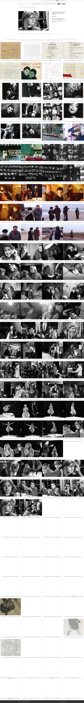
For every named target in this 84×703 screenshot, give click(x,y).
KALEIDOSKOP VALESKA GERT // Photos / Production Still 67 (31, 261)
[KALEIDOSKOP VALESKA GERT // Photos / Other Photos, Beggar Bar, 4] (52, 132)
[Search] (64, 7)
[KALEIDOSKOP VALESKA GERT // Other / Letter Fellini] (10, 70)
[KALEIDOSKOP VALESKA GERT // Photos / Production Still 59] (31, 291)
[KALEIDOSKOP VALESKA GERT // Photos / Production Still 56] (52, 291)
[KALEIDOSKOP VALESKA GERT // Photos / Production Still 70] (52, 232)
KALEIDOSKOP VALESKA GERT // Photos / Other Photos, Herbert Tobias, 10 (10, 101)
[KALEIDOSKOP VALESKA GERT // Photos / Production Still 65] (73, 251)
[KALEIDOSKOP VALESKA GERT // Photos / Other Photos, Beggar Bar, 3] (73, 132)
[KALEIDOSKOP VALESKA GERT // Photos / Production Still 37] (10, 389)
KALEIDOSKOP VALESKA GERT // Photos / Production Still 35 (52, 399)
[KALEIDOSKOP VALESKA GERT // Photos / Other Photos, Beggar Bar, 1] (31, 152)
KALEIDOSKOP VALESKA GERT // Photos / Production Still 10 (73, 517)
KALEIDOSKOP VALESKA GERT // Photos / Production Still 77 (73, 202)
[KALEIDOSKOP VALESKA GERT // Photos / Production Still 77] (73, 192)
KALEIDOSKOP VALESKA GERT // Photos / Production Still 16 (31, 497)
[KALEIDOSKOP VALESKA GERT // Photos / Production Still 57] (52, 688)
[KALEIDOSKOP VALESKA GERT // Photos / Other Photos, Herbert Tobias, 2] (10, 132)
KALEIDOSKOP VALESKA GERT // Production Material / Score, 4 (73, 576)
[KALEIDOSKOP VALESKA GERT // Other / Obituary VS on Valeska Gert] (31, 50)
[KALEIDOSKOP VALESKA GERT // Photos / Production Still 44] (73, 688)
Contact (43, 0)
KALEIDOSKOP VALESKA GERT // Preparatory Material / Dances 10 (52, 617)
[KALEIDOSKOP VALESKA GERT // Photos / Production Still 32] (31, 409)
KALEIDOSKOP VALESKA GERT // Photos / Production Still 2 (73, 556)
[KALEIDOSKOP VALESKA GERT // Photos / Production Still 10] (73, 507)
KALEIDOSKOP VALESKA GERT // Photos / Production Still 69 (73, 241)
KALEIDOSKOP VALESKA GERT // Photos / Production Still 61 (73, 281)
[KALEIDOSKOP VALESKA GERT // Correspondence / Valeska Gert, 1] (73, 70)
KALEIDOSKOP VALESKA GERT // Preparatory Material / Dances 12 (10, 617)
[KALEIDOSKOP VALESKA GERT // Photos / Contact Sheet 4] (10, 172)
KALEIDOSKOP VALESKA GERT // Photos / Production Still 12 (31, 517)
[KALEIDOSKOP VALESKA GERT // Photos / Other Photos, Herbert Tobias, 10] (10, 91)
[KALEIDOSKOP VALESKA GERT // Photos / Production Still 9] (10, 527)
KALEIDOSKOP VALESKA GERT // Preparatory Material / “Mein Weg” (31, 678)
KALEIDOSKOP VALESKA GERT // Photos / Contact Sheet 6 (52, 162)
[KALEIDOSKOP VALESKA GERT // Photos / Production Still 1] (10, 566)
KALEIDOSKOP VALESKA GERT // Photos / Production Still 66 (52, 261)
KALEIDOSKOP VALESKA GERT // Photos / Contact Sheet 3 (31, 182)
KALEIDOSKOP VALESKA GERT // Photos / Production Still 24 (31, 458)
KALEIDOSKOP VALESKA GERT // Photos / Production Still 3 (52, 556)
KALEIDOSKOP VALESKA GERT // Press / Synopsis (52, 80)
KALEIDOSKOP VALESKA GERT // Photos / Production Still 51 (73, 320)
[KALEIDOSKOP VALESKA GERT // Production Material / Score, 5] (52, 566)
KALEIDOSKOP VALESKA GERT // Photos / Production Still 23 (52, 458)
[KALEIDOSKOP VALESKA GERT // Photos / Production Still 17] (10, 488)
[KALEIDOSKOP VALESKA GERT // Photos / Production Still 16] (31, 488)
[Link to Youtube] (62, 0)
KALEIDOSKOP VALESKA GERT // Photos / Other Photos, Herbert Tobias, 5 (31, 122)
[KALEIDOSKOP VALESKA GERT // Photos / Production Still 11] (52, 507)
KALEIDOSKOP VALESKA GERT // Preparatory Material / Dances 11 (31, 617)
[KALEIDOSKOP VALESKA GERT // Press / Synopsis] (52, 71)
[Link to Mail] (65, 0)
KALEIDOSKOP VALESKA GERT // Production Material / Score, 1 (52, 596)
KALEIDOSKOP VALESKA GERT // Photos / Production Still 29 (10, 438)
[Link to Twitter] (61, 0)
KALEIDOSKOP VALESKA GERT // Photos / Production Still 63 (31, 281)
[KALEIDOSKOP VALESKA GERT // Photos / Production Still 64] (10, 271)
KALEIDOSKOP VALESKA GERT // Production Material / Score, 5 (52, 576)
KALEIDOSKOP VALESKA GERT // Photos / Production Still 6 (73, 537)
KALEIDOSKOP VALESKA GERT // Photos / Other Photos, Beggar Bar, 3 (73, 142)
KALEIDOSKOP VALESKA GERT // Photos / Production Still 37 (10, 399)
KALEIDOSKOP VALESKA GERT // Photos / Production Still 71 (31, 241)
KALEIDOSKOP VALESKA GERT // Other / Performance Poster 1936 (73, 60)
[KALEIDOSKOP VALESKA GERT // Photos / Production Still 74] (52, 212)
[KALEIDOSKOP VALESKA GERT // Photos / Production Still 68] (10, 251)
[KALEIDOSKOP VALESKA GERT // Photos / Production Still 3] (52, 547)
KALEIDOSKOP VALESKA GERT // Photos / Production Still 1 (10, 576)
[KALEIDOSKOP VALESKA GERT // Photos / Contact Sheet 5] (73, 152)
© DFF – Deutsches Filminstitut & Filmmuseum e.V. (24, 701)
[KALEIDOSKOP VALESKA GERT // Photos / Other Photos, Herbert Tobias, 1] (31, 132)
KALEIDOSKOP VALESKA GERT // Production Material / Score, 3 (10, 596)
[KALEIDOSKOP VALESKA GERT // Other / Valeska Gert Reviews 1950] (10, 50)
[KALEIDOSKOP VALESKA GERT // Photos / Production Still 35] (52, 389)
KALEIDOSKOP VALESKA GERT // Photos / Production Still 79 (31, 202)
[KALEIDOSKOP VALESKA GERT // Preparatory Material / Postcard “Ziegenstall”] (10, 667)
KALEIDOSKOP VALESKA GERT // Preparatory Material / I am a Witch (73, 678)
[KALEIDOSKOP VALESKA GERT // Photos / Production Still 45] (31, 350)
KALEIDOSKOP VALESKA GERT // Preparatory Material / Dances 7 (31, 637)
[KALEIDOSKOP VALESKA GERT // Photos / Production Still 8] (31, 527)
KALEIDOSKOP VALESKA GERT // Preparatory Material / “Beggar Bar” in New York (10, 698)
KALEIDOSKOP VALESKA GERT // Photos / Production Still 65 (73, 261)
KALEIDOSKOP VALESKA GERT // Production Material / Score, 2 (31, 596)
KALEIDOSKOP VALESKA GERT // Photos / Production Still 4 (31, 556)
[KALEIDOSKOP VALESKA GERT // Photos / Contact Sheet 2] (52, 172)
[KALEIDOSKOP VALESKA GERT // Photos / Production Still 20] (31, 468)
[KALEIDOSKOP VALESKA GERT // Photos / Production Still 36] (31, 389)
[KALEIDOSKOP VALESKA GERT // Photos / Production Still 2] (73, 547)
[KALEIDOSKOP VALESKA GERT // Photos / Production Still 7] (52, 527)
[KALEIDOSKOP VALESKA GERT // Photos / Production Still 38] (73, 369)
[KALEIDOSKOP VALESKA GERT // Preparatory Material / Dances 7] (31, 627)
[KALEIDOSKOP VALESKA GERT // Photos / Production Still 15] (52, 488)
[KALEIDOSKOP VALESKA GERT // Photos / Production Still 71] (31, 232)
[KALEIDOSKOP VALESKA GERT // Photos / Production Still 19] (52, 468)
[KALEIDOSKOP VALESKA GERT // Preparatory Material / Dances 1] (73, 647)
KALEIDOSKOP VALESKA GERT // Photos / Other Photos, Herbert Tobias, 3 (73, 122)
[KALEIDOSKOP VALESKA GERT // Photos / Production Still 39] (52, 369)
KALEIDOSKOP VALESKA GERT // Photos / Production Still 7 (52, 537)
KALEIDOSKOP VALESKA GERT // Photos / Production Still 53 (31, 320)
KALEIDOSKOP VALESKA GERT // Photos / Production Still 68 (10, 261)
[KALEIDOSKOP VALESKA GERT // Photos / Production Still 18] (73, 468)
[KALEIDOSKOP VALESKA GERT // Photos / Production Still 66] (52, 251)
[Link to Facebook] (59, 0)
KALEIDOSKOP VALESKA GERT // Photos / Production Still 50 (10, 340)
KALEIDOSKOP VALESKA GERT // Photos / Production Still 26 (73, 438)
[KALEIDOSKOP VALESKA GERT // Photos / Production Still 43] (52, 350)
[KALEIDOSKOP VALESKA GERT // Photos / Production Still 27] (52, 428)
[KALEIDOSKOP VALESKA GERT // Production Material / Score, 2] (31, 586)
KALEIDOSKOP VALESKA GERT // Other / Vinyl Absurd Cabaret (31, 80)
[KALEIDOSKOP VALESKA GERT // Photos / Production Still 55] (73, 291)
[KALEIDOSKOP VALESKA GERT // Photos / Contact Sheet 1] (73, 172)
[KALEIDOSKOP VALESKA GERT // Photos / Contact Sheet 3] (31, 172)
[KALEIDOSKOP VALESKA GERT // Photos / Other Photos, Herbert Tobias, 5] (31, 111)
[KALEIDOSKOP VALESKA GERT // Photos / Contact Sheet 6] (52, 152)
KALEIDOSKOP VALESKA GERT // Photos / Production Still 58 (31, 698)
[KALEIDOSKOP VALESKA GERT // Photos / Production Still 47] (73, 330)
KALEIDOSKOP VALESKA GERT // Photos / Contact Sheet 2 (52, 182)
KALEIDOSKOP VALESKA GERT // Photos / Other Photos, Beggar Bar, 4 (52, 142)
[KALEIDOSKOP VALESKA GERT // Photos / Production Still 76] (10, 212)
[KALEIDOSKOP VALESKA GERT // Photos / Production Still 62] (52, 271)
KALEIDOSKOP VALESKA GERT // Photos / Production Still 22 (73, 441)
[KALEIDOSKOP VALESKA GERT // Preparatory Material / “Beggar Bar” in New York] (10, 688)
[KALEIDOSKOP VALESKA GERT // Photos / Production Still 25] (10, 448)
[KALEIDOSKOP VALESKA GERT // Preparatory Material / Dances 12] (10, 606)
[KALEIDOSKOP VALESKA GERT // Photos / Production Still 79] (31, 192)
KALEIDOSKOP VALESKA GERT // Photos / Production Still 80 (10, 202)
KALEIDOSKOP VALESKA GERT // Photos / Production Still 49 (31, 340)
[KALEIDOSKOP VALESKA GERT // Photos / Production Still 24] (31, 448)
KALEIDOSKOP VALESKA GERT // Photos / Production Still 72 (10, 241)
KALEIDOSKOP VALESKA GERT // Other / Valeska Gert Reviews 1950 (10, 60)
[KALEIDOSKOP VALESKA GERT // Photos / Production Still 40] (31, 369)
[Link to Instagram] (64, 0)
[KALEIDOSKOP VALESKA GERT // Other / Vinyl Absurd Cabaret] (31, 71)
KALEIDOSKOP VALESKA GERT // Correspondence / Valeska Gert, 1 (73, 81)
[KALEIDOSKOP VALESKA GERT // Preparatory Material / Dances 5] (73, 627)
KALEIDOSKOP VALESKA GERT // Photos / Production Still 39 (52, 379)
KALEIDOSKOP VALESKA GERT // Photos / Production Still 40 (31, 379)
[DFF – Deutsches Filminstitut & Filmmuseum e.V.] (42, 4)
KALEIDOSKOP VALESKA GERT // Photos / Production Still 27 (52, 438)
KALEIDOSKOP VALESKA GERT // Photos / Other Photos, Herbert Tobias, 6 (10, 122)
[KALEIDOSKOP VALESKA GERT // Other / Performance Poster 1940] (52, 50)
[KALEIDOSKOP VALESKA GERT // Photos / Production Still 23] (52, 448)
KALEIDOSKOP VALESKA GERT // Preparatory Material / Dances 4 (10, 657)
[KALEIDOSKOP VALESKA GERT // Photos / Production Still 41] (10, 369)
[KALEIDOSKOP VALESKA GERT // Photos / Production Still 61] (73, 271)
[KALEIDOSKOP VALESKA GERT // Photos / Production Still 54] (10, 310)
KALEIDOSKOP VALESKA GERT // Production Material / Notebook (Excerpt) (73, 596)
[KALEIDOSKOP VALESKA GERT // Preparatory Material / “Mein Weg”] (31, 667)
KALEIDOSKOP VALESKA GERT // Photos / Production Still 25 (10, 458)
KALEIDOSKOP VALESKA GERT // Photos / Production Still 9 (10, 537)
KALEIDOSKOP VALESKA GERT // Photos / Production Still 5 (10, 556)
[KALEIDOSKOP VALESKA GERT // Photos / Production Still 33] (10, 409)
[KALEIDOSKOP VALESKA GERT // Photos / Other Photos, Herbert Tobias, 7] (73, 91)
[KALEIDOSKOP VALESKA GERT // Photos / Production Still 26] (73, 428)
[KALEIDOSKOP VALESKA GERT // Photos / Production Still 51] (73, 310)
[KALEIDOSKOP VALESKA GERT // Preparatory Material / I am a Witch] (73, 667)
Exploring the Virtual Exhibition (51, 0)
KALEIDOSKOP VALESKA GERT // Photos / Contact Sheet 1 (73, 182)
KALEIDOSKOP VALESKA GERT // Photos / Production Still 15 (52, 497)
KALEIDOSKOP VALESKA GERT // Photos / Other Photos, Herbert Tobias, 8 (52, 101)
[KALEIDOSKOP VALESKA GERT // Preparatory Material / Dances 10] (52, 606)
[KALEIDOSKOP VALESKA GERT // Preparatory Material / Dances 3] (31, 647)
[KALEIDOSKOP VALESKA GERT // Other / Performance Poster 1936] (73, 50)
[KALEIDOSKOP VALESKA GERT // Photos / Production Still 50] (10, 330)
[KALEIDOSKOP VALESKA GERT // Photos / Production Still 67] (31, 251)
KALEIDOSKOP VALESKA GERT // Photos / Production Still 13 (10, 517)
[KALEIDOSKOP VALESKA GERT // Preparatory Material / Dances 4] (10, 647)
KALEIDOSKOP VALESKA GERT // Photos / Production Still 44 (73, 698)
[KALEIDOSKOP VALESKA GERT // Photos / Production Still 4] (31, 547)
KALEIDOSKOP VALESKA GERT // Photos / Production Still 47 (73, 340)
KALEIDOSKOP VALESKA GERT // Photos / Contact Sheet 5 (73, 162)
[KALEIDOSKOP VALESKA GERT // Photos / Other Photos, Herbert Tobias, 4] (52, 111)
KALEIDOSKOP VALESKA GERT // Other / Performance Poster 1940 (52, 60)
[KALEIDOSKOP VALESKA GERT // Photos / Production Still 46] (10, 350)
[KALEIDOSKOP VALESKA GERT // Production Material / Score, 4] (73, 566)
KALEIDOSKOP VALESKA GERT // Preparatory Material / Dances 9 (73, 617)
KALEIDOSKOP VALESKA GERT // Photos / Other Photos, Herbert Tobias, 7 (73, 101)
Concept (46, 0)
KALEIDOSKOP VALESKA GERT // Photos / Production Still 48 (52, 340)
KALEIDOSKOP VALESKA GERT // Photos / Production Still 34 (73, 399)
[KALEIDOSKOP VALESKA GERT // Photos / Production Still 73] (73, 212)
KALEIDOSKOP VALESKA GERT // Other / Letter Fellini (10, 80)
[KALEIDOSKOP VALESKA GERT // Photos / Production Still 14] (73, 488)
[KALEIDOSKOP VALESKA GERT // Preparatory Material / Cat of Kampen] (52, 667)
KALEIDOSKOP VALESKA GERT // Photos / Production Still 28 (31, 438)
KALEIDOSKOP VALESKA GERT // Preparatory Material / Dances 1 (73, 657)
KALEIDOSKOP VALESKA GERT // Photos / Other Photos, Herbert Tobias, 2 (10, 142)
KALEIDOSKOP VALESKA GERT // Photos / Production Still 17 (10, 497)
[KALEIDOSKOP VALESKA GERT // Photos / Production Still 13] (10, 507)
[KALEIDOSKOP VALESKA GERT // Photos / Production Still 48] (52, 330)
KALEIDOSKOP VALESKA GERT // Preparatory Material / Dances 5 (73, 637)
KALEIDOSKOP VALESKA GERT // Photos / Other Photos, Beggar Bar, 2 (10, 162)
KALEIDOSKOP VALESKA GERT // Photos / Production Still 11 (52, 517)
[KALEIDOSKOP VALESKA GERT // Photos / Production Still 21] (10, 468)
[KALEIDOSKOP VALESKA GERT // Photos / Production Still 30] (73, 409)
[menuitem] (43, 0)
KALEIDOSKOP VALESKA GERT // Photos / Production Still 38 (73, 379)
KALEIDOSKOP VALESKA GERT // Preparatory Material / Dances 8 (10, 637)
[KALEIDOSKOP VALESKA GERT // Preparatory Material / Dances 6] (52, 627)
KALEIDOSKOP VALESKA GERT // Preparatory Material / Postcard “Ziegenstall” (10, 678)
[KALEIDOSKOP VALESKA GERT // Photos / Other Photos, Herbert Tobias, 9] (31, 91)
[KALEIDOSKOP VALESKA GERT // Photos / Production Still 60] (10, 291)
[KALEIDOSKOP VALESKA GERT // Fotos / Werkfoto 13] (33, 21)
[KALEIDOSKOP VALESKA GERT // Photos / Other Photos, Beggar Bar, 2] (10, 152)
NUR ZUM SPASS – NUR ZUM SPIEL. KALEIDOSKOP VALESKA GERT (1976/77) (59, 13)
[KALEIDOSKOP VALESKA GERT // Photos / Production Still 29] (10, 428)
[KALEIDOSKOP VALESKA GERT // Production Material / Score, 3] (10, 586)
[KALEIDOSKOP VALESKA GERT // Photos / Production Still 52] (52, 310)
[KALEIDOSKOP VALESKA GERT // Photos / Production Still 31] (52, 409)
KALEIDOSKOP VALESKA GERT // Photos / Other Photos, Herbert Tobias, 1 (31, 142)
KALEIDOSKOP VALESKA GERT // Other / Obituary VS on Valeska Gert (31, 60)
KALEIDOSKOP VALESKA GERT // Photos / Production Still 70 (52, 241)
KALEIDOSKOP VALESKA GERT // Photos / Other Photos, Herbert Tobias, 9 (31, 101)
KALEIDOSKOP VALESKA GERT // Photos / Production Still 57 (52, 698)
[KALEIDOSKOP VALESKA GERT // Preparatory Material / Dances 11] (31, 606)
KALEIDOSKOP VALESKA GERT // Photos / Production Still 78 (52, 202)
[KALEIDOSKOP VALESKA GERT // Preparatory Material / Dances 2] (52, 647)
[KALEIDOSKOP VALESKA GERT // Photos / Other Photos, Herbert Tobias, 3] (73, 111)
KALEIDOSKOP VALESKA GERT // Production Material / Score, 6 (31, 576)
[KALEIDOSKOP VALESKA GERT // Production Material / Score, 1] (52, 586)
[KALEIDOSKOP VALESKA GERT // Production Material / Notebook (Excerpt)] (73, 586)
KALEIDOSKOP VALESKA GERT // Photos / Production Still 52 (52, 320)
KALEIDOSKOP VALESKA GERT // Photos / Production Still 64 (10, 281)
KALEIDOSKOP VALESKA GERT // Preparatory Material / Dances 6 (52, 637)
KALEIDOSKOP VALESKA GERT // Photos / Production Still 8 (31, 537)
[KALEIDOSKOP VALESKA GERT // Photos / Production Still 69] (73, 232)
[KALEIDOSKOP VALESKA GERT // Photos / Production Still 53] (31, 310)
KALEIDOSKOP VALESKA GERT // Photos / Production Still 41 (10, 379)
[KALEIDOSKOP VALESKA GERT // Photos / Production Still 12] (31, 507)
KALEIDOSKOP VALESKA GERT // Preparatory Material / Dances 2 (52, 657)
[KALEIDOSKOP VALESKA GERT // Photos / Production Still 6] (73, 527)
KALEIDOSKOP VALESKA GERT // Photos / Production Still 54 (10, 320)
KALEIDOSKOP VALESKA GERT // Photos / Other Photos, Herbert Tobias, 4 (52, 122)
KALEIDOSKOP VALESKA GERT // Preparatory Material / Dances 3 (31, 657)
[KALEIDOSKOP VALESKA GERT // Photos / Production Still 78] (52, 192)
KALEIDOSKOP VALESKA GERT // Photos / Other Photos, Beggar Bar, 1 (31, 162)
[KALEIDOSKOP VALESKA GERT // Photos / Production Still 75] (31, 212)
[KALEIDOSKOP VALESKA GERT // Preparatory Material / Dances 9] (73, 606)
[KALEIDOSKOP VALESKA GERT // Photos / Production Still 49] (31, 330)
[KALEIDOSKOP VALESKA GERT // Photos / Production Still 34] (73, 389)
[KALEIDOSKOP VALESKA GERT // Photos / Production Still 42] (73, 350)
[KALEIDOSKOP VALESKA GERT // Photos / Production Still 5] (10, 547)
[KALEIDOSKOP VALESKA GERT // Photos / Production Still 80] (10, 192)
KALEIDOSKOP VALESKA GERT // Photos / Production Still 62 (52, 281)
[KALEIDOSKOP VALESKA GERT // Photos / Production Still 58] (31, 688)
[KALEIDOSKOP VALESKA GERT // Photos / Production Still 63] (31, 271)
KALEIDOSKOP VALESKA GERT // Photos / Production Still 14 (73, 497)
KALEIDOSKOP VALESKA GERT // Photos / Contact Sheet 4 (10, 182)
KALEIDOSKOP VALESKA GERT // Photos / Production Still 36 (31, 399)
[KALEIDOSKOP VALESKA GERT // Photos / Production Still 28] (31, 428)
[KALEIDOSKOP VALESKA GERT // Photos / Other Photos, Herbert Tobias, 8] (52, 91)
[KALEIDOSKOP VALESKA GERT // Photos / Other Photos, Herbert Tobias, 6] (10, 111)
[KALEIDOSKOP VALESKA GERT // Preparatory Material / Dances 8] (10, 627)
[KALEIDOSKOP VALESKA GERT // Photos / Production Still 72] (10, 232)
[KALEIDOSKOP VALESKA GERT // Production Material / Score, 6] (31, 566)
